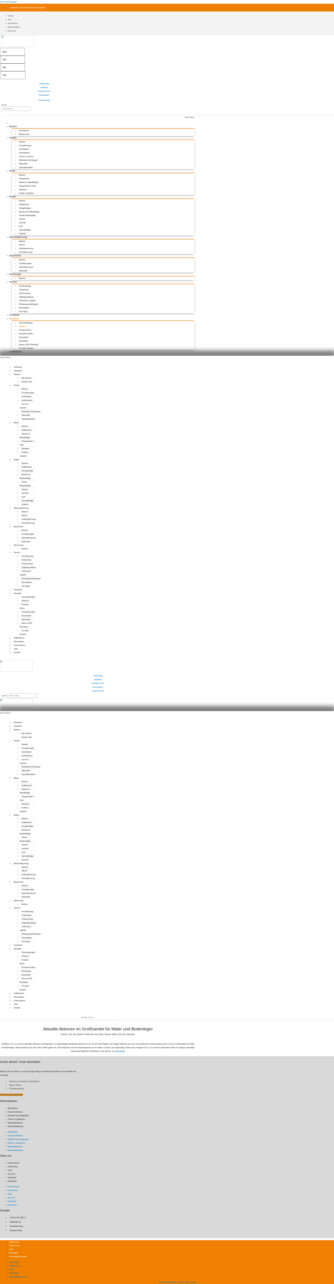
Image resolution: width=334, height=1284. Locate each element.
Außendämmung (26, 248)
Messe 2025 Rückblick (28, 344)
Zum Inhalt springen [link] (8, 2)
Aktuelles (14, 318)
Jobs (16, 649)
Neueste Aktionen (15, 1112)
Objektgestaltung (26, 297)
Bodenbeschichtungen (28, 160)
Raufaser (23, 189)
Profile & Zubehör (26, 193)
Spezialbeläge (25, 230)
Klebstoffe (23, 271)
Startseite (18, 367)
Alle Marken (24, 130)
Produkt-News (25, 330)
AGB (11, 1249)
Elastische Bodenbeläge (29, 212)
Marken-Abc (24, 134)
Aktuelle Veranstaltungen (18, 1115)
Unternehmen (19, 645)
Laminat (22, 222)
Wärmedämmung (18, 237)
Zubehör (22, 233)
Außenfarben (24, 153)
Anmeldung (120, 1051)
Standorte (18, 371)
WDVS (22, 245)
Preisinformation (26, 333)
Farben (13, 137)
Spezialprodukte (26, 167)
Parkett (22, 219)
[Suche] (5, 113)
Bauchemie (15, 255)
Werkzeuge (15, 274)
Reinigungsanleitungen (28, 304)
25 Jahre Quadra (26, 348)
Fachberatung (25, 286)
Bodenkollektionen (15, 1126)
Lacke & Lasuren (26, 156)
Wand (12, 170)
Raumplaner (44, 95)
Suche (4, 105)
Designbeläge (25, 208)
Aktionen (22, 326)
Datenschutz (14, 1245)
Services (11, 1174)
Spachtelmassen (26, 267)
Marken (13, 126)
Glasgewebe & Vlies (27, 186)
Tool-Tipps (23, 311)
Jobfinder (44, 87)
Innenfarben (24, 149)
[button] (97, 117)
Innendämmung (25, 252)
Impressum (14, 1242)
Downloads (23, 337)
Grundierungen (25, 145)
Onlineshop (44, 83)
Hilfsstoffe (23, 164)
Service (13, 282)
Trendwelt (14, 315)
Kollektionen (24, 178)
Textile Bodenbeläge (27, 215)
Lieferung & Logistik (27, 300)
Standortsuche (44, 91)
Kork (21, 226)
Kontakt (17, 652)
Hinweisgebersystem (18, 1256)
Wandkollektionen (15, 1123)
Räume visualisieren (16, 1119)
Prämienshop (44, 100)
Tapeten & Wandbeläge (28, 182)
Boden (12, 196)
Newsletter (23, 341)
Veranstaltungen (26, 323)
